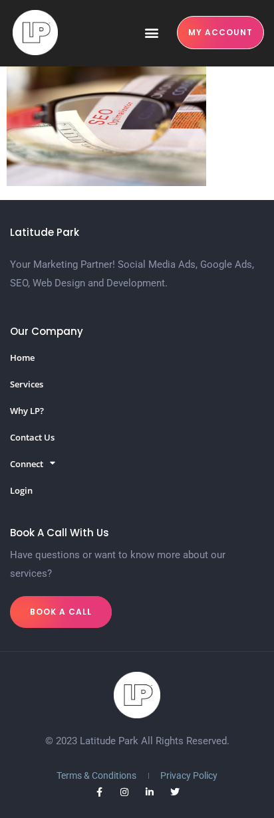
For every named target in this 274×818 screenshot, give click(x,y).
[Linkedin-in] (149, 792)
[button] (151, 33)
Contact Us (32, 437)
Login (21, 490)
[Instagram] (124, 792)
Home (22, 357)
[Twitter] (175, 792)
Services (26, 384)
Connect (26, 464)
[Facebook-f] (99, 792)
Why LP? (27, 411)
